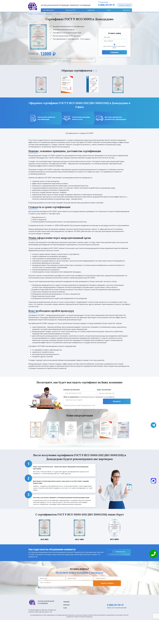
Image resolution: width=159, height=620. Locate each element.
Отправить (114, 52)
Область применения (89, 397)
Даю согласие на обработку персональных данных (114, 47)
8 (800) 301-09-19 (106, 5)
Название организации (71, 390)
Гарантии (90, 10)
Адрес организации (104, 390)
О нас (109, 10)
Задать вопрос (107, 583)
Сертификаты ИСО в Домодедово (44, 14)
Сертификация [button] (48, 10)
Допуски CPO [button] (70, 10)
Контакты (126, 10)
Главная (30, 14)
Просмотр (117, 401)
